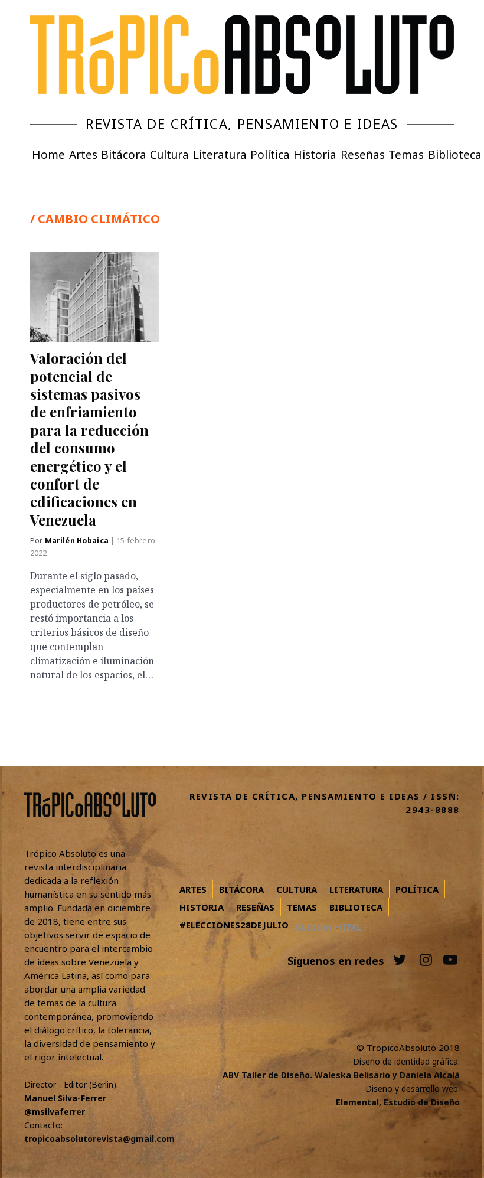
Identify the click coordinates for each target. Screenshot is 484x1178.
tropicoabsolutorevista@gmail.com (99, 1138)
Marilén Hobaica (77, 541)
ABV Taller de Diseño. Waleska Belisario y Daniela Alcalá (341, 1075)
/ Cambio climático (95, 219)
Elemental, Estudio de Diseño (398, 1102)
